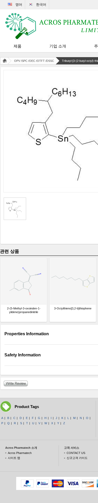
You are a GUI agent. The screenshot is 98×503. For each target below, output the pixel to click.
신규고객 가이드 (77, 457)
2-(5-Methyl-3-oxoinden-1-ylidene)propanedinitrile (24, 310)
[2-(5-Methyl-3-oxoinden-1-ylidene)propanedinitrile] (24, 281)
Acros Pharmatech (20, 452)
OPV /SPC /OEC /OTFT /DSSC (34, 60)
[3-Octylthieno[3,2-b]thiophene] (73, 281)
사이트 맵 (14, 457)
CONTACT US (76, 452)
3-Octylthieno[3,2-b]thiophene (72, 308)
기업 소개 (57, 46)
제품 (17, 46)
